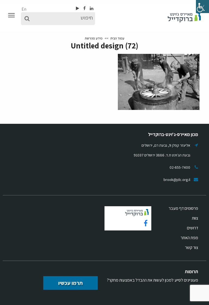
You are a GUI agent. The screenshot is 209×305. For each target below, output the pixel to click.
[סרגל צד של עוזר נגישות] (202, 6)
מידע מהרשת (94, 38)
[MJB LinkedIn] (91, 8)
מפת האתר (189, 238)
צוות (195, 218)
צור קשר (191, 247)
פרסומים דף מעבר (183, 208)
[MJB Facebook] (84, 8)
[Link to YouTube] (77, 8)
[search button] (27, 18)
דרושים (192, 228)
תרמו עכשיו (70, 282)
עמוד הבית (117, 38)
